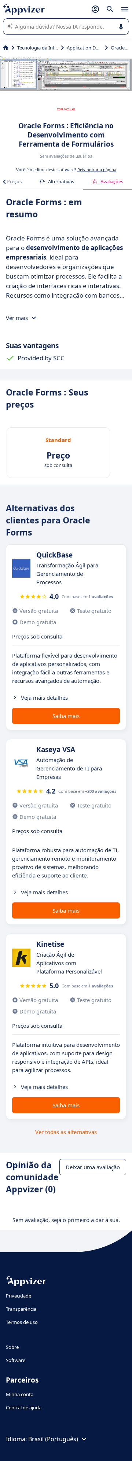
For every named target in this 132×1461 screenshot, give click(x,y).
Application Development (84, 47)
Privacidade (18, 1295)
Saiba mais (66, 716)
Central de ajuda (23, 1407)
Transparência (21, 1309)
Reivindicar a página (96, 169)
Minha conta (19, 1394)
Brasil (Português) (53, 1439)
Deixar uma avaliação (93, 1167)
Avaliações (111, 181)
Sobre (12, 1347)
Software (15, 1360)
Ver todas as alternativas (66, 1132)
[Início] (5, 47)
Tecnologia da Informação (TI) (37, 47)
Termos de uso (22, 1322)
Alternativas (61, 181)
